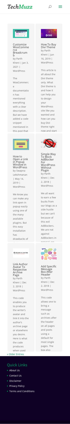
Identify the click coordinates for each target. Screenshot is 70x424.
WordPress (19, 70)
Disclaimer (15, 380)
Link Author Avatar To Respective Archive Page (20, 269)
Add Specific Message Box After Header (48, 270)
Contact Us (15, 375)
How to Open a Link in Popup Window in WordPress (20, 162)
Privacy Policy (16, 386)
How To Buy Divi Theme (48, 46)
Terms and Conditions (21, 391)
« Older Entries (15, 354)
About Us (14, 370)
